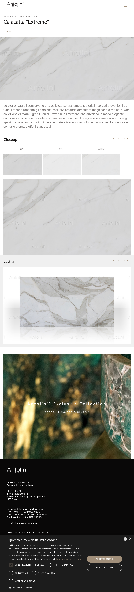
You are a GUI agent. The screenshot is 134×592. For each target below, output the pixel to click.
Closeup (10, 139)
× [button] (130, 538)
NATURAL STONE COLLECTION (20, 16)
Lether (101, 148)
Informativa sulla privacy (68, 558)
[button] (46, 587)
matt (62, 148)
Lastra (8, 261)
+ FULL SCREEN (121, 138)
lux (22, 148)
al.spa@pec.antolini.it (26, 523)
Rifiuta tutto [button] (104, 567)
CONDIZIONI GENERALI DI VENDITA (28, 532)
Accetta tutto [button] (104, 558)
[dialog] (67, 563)
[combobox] (125, 539)
